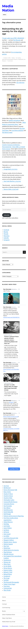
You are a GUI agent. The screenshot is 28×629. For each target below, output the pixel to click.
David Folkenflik (8, 512)
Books (4, 611)
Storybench (7, 576)
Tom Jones (7, 586)
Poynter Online (8, 570)
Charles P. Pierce (8, 494)
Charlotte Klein (8, 498)
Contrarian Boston (9, 504)
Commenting (6, 607)
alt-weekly (18, 57)
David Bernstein (8, 510)
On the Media (7, 566)
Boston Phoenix (14, 59)
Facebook (6, 230)
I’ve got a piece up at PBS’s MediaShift (13, 38)
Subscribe (6, 215)
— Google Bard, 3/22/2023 (9, 169)
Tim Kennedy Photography (11, 582)
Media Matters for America (11, 550)
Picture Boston (8, 568)
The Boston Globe (7, 132)
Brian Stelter (7, 492)
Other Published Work (8, 614)
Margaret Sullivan (9, 540)
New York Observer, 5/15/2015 (12, 181)
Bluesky (6, 232)
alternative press (6, 59)
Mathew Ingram (8, 544)
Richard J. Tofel (8, 572)
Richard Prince (8, 574)
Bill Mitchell (7, 488)
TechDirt (6, 580)
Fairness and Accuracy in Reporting (14, 516)
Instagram (7, 240)
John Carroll (7, 534)
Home (4, 597)
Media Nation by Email (8, 621)
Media (13, 57)
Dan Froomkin (8, 506)
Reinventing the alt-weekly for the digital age (13, 31)
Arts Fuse (6, 486)
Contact (4, 604)
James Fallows (8, 528)
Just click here (20, 82)
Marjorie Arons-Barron (10, 542)
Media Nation (8, 8)
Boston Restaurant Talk (10, 490)
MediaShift (20, 59)
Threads (6, 234)
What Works (7, 590)
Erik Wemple (7, 514)
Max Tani (6, 546)
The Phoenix (16, 40)
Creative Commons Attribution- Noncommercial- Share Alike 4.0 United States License (13, 147)
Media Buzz (7, 548)
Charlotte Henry (8, 496)
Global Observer (8, 522)
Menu (4, 14)
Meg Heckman (8, 552)
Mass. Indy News (7, 618)
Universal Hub (8, 588)
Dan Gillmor (7, 508)
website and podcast (14, 120)
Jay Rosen (6, 530)
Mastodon (6, 236)
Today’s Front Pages (9, 584)
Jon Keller (6, 536)
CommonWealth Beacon (10, 502)
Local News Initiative (17, 130)
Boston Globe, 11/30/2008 (11, 189)
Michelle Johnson (9, 554)
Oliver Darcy (7, 564)
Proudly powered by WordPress (17, 626)
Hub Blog (6, 524)
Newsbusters (7, 560)
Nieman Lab (7, 562)
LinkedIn (6, 238)
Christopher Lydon (9, 500)
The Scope (6, 578)
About (4, 600)
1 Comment (10, 60)
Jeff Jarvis (6, 532)
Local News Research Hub (11, 538)
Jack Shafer (7, 526)
